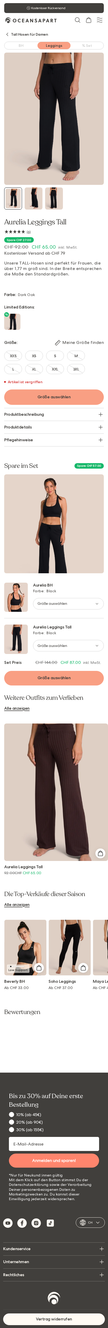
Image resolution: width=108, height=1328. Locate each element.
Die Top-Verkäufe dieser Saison (44, 894)
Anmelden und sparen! (54, 1160)
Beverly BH (14, 981)
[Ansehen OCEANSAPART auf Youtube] (8, 1223)
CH (90, 1222)
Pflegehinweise (18, 439)
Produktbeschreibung (24, 414)
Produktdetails (17, 427)
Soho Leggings (62, 981)
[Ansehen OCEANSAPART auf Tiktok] (50, 1223)
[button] (77, 20)
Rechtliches (13, 1274)
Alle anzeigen (17, 708)
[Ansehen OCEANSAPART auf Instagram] (36, 1223)
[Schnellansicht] (100, 853)
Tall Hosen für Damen (29, 34)
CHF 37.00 (60, 987)
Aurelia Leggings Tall (52, 627)
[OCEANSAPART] (31, 20)
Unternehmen (16, 1261)
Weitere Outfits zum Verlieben (43, 698)
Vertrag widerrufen (54, 1319)
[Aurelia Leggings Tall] (13, 198)
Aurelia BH (42, 585)
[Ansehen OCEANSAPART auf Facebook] (22, 1223)
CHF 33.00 (16, 987)
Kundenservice (17, 1248)
